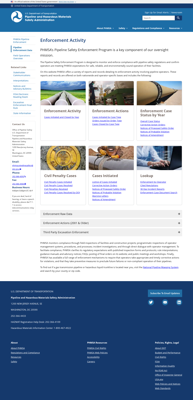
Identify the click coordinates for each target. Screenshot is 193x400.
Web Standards (163, 388)
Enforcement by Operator (153, 182)
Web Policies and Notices (167, 383)
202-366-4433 (18, 315)
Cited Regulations (149, 185)
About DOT (160, 348)
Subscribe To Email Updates (165, 293)
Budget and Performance (167, 352)
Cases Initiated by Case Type (106, 117)
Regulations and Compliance (25, 352)
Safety (14, 361)
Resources (16, 357)
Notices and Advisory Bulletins (22, 87)
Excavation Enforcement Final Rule (22, 105)
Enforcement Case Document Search (158, 192)
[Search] (178, 17)
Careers (91, 361)
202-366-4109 (52, 321)
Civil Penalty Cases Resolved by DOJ (62, 192)
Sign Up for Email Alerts (157, 12)
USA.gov (159, 379)
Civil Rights (160, 357)
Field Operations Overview (21, 57)
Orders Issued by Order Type (107, 120)
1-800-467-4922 (62, 327)
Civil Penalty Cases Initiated (58, 182)
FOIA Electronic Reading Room (20, 95)
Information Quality (165, 366)
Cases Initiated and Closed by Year (61, 117)
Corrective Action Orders (152, 124)
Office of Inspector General (168, 374)
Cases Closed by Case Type (105, 124)
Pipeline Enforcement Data (22, 49)
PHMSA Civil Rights (96, 348)
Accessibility (93, 357)
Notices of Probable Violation (154, 131)
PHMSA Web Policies (97, 352)
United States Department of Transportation (34, 6)
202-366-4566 (18, 183)
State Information (22, 113)
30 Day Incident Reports (152, 189)
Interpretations (20, 80)
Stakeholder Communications (21, 74)
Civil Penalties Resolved (56, 189)
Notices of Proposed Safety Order (157, 128)
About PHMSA (18, 348)
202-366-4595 (18, 176)
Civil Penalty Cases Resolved (58, 185)
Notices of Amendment (152, 135)
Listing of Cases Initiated (104, 182)
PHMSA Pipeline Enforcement (21, 41)
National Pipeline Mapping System (161, 267)
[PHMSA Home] (41, 17)
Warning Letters (100, 196)
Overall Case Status (150, 121)
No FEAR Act (161, 370)
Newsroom (176, 12)
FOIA (157, 361)
